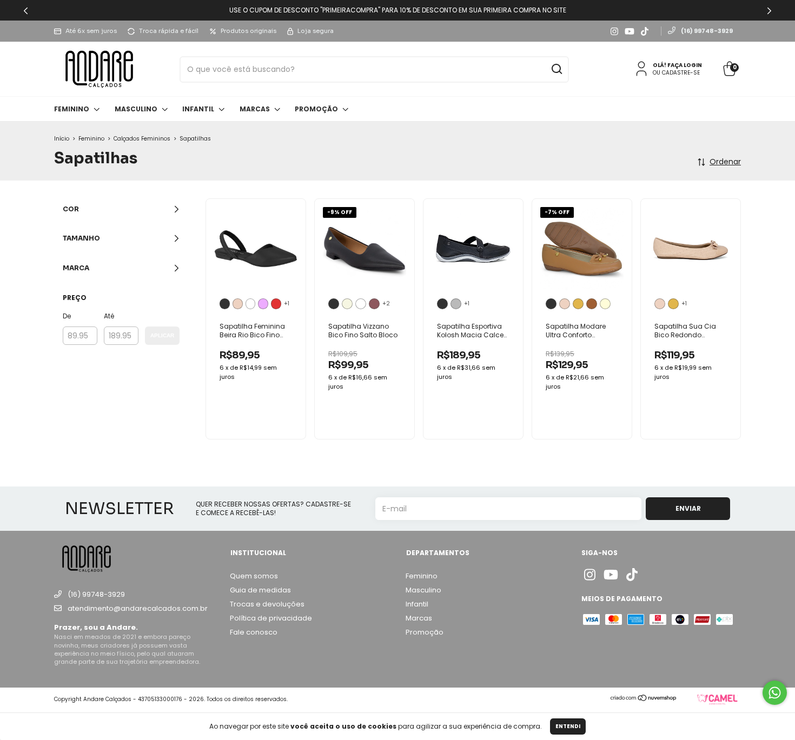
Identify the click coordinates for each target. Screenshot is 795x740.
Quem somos (254, 576)
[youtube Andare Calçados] (629, 31)
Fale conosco (253, 632)
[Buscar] (556, 70)
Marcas (255, 109)
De (67, 316)
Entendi (567, 726)
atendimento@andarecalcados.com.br (138, 608)
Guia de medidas (260, 590)
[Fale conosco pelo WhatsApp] (775, 693)
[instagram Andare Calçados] (614, 31)
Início (61, 139)
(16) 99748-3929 (706, 30)
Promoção (317, 109)
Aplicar (162, 335)
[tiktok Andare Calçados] (644, 31)
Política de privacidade (271, 618)
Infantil (199, 109)
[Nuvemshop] (644, 699)
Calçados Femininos (142, 139)
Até (109, 316)
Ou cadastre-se (676, 73)
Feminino (72, 109)
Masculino (137, 109)
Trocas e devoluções (267, 604)
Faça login (684, 65)
